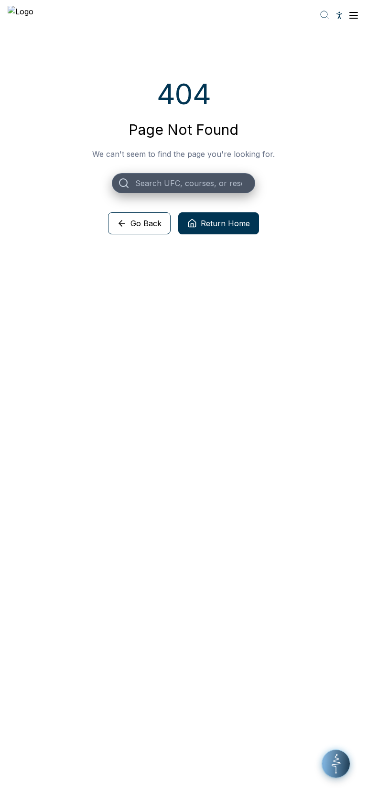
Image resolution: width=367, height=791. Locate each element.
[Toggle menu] (353, 15)
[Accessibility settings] (339, 15)
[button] (336, 764)
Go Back (146, 223)
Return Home (225, 223)
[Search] (325, 15)
